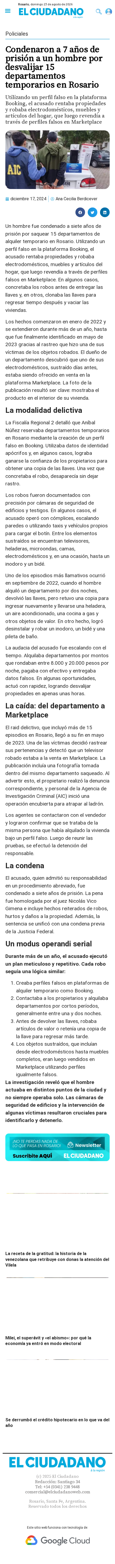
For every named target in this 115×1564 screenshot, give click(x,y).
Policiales (16, 34)
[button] (7, 10)
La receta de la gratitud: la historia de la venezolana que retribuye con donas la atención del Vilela (57, 1259)
